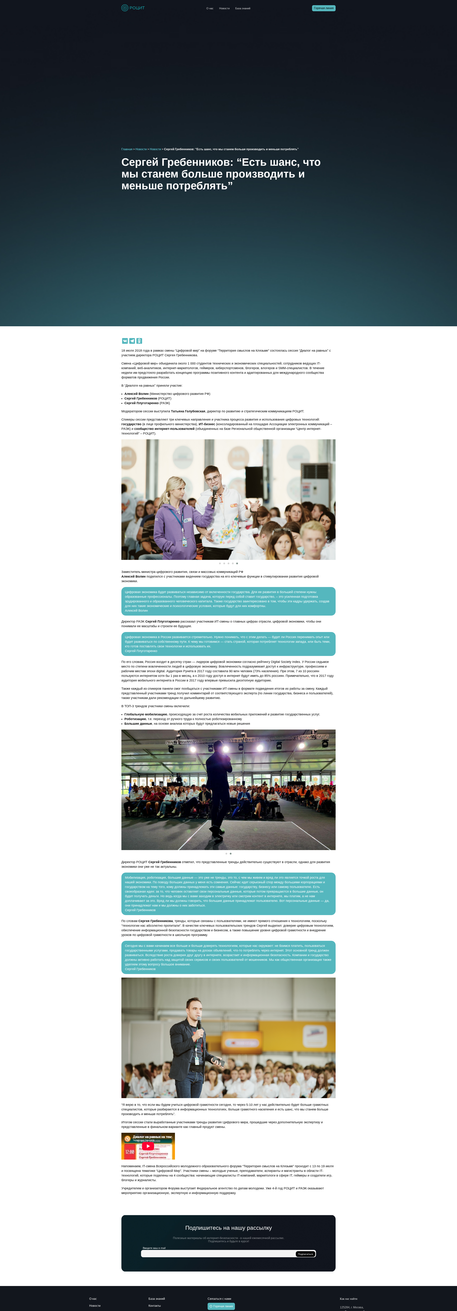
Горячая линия (324, 8)
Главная (126, 149)
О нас (210, 8)
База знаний (242, 8)
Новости (224, 8)
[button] (220, 563)
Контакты (155, 1305)
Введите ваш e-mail (154, 1248)
